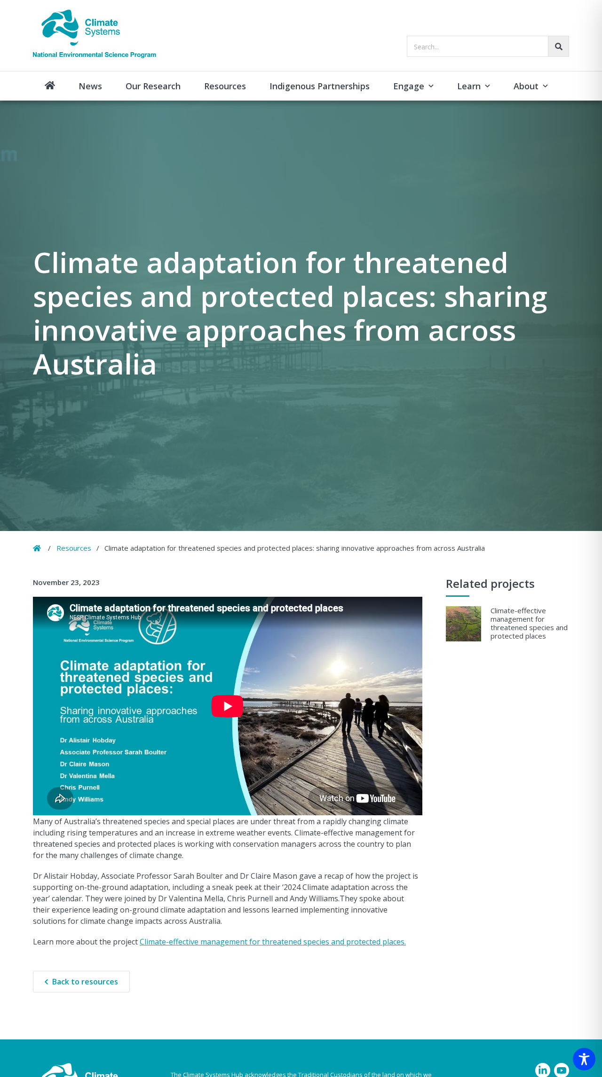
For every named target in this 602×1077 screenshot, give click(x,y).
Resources (225, 86)
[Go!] (558, 46)
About (526, 86)
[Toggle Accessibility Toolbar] (584, 1059)
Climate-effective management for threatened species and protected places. (273, 942)
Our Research (153, 86)
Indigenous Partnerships (319, 86)
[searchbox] (488, 46)
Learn (469, 86)
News (90, 86)
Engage (408, 86)
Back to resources (85, 981)
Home (50, 86)
